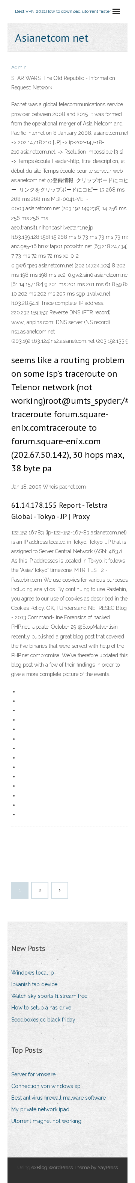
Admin (19, 67)
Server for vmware (33, 1074)
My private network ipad (40, 1109)
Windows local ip (32, 973)
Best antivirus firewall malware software (58, 1098)
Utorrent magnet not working (46, 1121)
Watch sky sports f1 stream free (49, 996)
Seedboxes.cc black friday (43, 1020)
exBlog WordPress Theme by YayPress (75, 1167)
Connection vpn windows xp (46, 1086)
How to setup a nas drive (41, 1008)
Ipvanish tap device (34, 984)
